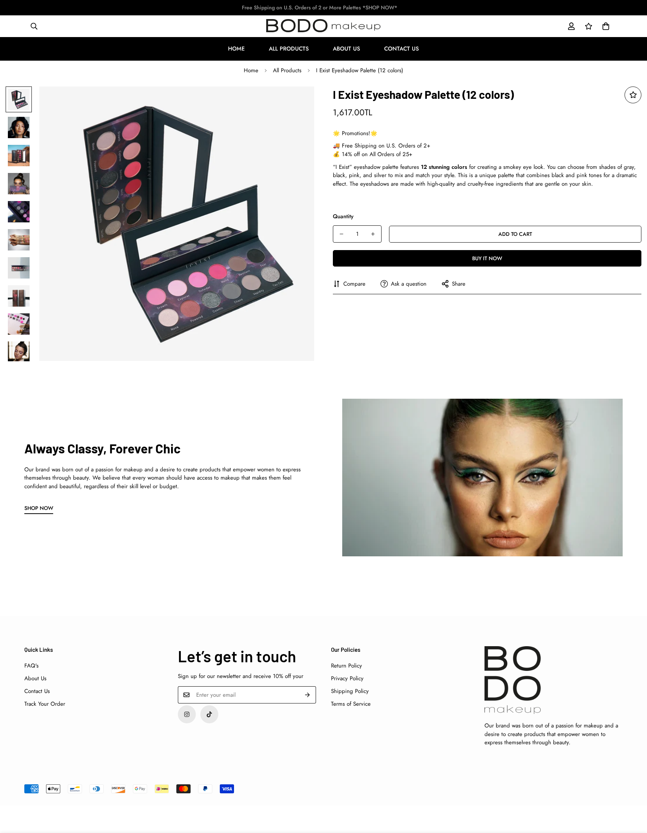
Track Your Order (44, 704)
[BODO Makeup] (323, 26)
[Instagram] (187, 714)
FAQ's (31, 666)
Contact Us (37, 691)
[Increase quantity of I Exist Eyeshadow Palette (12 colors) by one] (373, 234)
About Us (35, 678)
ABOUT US (346, 49)
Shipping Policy (350, 691)
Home (251, 70)
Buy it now (487, 258)
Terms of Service (351, 704)
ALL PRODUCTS (289, 49)
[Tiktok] (209, 714)
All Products (287, 70)
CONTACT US (401, 49)
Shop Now (38, 508)
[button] (605, 26)
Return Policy (346, 666)
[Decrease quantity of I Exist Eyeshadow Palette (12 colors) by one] (341, 234)
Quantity (343, 216)
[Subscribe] (307, 694)
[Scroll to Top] (632, 792)
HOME (236, 49)
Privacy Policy (347, 678)
